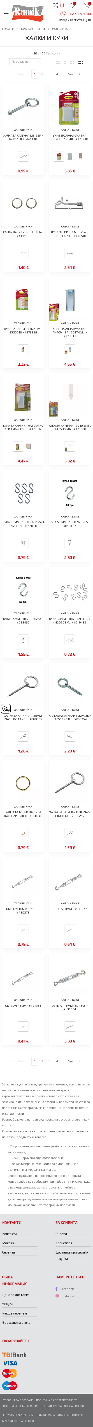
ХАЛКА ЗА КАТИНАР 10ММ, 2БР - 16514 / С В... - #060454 (70, 717)
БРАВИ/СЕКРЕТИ (33, 29)
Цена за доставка (16, 1295)
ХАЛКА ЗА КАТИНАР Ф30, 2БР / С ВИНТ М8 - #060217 (70, 813)
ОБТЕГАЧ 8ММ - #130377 (70, 909)
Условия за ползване (18, 1400)
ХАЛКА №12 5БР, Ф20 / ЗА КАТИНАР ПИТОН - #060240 (23, 813)
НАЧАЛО (8, 29)
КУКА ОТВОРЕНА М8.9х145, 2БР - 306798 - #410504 (69, 233)
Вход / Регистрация (75, 20)
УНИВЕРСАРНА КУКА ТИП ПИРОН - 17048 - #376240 (69, 137)
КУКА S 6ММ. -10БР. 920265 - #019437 (70, 523)
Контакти (9, 1234)
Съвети (61, 1234)
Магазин (9, 1243)
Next (71, 74)
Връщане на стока (16, 1322)
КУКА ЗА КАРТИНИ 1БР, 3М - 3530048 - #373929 (23, 330)
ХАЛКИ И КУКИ (62, 29)
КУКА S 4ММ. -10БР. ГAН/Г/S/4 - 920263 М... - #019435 (69, 620)
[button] (62, 5)
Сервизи (8, 1252)
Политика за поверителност (56, 1400)
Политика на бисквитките (21, 1406)
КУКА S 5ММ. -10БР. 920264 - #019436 (23, 620)
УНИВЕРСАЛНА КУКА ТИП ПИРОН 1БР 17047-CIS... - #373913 (70, 332)
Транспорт (64, 1243)
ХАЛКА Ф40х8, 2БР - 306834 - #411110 (23, 233)
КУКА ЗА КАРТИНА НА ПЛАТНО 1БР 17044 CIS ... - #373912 (23, 427)
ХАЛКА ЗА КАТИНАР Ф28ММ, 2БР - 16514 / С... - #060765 (23, 717)
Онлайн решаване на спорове (64, 1406)
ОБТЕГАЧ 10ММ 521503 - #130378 (23, 910)
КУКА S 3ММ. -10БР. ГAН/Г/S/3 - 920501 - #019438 (23, 523)
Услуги (7, 1304)
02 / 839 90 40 (80, 14)
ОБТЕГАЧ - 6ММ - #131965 (23, 1005)
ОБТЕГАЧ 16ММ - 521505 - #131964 (70, 1007)
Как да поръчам (14, 1313)
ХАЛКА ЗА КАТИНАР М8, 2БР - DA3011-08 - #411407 (23, 137)
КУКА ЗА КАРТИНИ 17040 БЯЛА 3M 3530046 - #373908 (70, 427)
